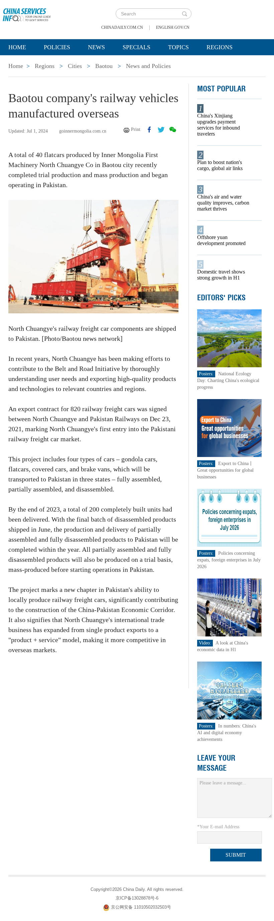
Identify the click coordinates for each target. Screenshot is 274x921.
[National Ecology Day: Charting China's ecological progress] (229, 337)
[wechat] (172, 129)
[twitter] (161, 129)
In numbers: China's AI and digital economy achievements (226, 732)
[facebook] (149, 129)
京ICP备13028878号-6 (137, 898)
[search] (184, 14)
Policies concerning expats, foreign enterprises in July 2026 (229, 560)
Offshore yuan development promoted (221, 240)
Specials (136, 47)
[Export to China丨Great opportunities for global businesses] (229, 427)
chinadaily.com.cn (122, 27)
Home (17, 47)
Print (135, 129)
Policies (57, 47)
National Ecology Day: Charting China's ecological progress (228, 380)
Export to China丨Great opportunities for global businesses (225, 470)
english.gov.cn (172, 27)
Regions (220, 47)
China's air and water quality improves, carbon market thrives (223, 203)
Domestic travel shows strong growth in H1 (221, 275)
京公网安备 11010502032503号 (141, 907)
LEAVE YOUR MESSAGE (216, 763)
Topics (178, 47)
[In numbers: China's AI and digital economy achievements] (229, 690)
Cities (75, 66)
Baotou (104, 66)
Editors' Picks (221, 298)
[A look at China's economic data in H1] (229, 607)
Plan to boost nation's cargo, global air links (220, 165)
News (96, 47)
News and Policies (148, 66)
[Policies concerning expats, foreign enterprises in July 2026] (229, 517)
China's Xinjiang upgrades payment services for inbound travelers (218, 125)
